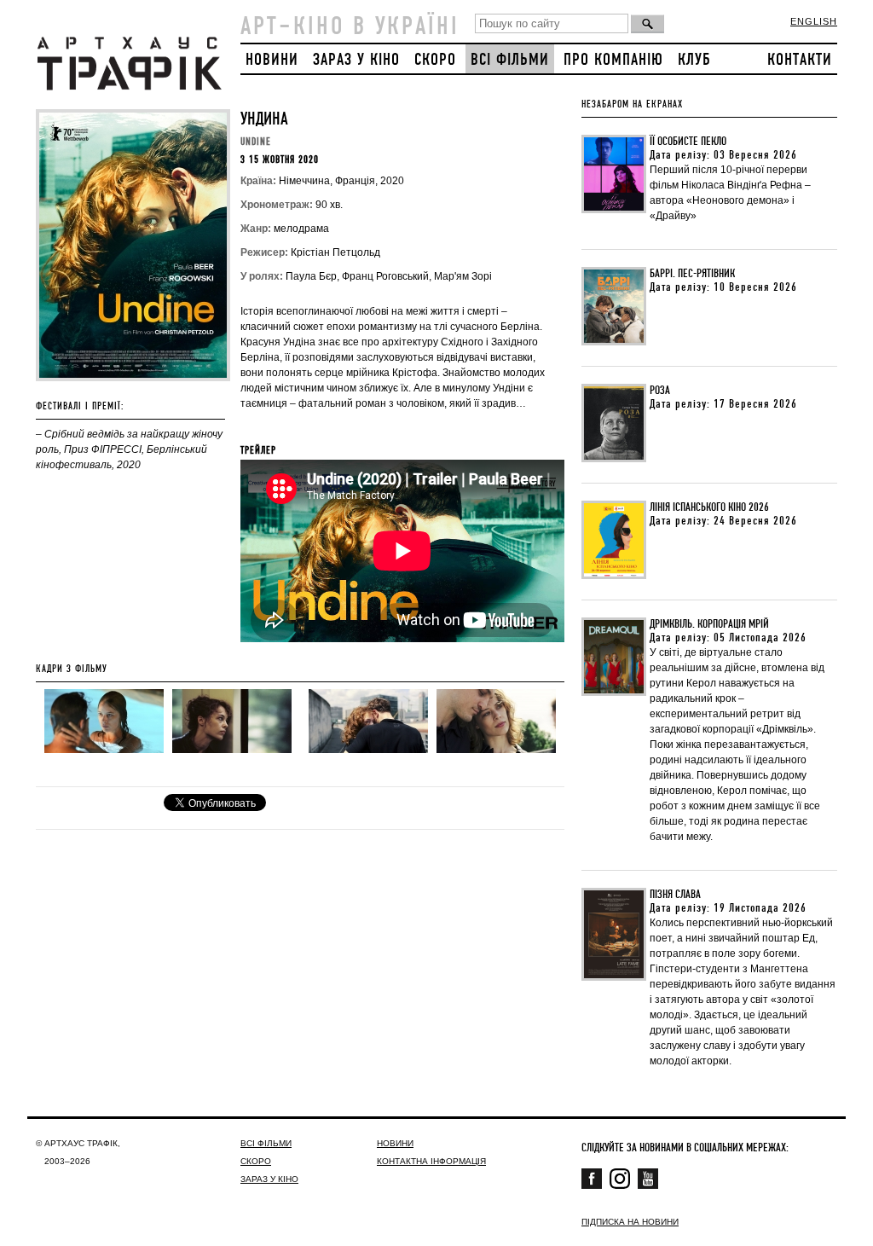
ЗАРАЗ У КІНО (356, 60)
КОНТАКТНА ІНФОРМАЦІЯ (431, 1161)
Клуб (694, 60)
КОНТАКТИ (799, 60)
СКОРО (435, 60)
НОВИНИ (272, 60)
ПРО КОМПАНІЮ (613, 60)
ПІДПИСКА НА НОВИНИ (630, 1221)
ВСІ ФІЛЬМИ (510, 60)
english (813, 21)
